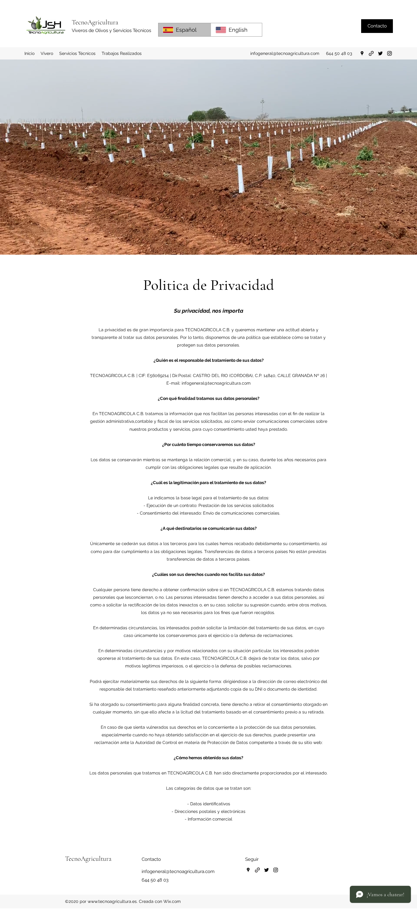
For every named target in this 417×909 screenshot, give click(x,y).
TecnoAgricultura (95, 22)
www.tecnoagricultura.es (112, 901)
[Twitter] (380, 53)
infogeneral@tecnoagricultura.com (284, 53)
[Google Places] (362, 53)
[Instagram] (389, 53)
